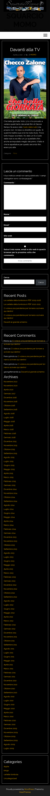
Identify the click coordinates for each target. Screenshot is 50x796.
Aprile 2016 (8, 425)
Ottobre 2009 (9, 736)
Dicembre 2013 (10, 537)
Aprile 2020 (8, 390)
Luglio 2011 (8, 653)
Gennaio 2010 (9, 724)
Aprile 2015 (8, 473)
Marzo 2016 (9, 429)
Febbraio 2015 (10, 481)
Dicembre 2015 (10, 441)
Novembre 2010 (10, 685)
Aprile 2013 (8, 569)
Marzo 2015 (8, 477)
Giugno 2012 (9, 609)
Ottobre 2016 (9, 405)
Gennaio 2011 (9, 677)
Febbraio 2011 (10, 673)
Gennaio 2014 (9, 533)
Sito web (8, 236)
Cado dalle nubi (30, 127)
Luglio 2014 (8, 509)
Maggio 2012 (9, 613)
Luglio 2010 (8, 700)
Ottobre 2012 (9, 593)
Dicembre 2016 (10, 397)
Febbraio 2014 (10, 529)
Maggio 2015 (9, 469)
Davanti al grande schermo (15, 322)
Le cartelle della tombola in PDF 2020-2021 (22, 304)
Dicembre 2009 (10, 728)
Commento (9, 183)
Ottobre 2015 (9, 449)
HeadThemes (25, 792)
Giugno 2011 (9, 657)
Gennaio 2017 (9, 394)
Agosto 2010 (9, 696)
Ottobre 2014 (9, 497)
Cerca (6, 277)
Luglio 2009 (9, 748)
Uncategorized (10, 778)
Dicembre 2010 (10, 681)
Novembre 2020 (10, 386)
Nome (7, 214)
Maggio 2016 (9, 421)
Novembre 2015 (10, 445)
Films (15, 153)
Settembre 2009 (11, 740)
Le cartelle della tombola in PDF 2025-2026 (22, 300)
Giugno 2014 (9, 513)
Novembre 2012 (10, 589)
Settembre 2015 (10, 453)
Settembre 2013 (10, 549)
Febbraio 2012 (10, 625)
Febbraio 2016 (10, 433)
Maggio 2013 (9, 565)
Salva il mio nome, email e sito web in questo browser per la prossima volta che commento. (25, 252)
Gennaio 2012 (9, 629)
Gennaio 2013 (9, 581)
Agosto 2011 (9, 649)
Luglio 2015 (8, 461)
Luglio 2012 (8, 605)
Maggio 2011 (9, 661)
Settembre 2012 (10, 597)
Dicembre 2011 (10, 633)
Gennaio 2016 (10, 437)
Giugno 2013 (9, 561)
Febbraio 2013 (10, 577)
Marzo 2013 (8, 573)
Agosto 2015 (9, 457)
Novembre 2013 (10, 541)
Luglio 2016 (9, 417)
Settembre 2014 (10, 501)
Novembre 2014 (10, 493)
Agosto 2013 (9, 553)
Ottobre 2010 (9, 689)
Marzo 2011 (8, 669)
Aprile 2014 (8, 521)
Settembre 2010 (10, 693)
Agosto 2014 (9, 505)
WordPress (29, 789)
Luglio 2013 (8, 557)
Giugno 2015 (9, 465)
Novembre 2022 (10, 382)
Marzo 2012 (8, 621)
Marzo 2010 (8, 716)
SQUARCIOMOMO (25, 20)
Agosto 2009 (9, 744)
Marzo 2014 (8, 525)
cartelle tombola (11, 774)
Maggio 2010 (9, 708)
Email (7, 225)
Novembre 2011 (10, 637)
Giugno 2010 (9, 704)
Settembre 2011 (10, 645)
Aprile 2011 (8, 665)
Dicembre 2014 (10, 489)
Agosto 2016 (9, 413)
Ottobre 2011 (9, 641)
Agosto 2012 (9, 601)
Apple (6, 766)
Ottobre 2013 (9, 545)
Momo (33, 55)
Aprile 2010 (8, 712)
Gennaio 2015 (9, 485)
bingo (6, 770)
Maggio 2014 (9, 517)
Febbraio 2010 (10, 720)
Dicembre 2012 (10, 585)
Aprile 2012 (8, 617)
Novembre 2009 (11, 732)
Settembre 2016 (10, 409)
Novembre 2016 (10, 401)
